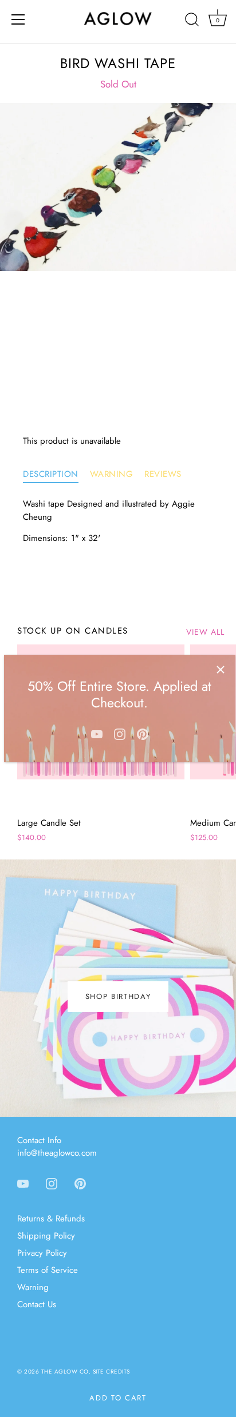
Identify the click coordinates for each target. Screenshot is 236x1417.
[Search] (191, 21)
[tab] (56, 474)
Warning (111, 474)
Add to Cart (118, 1397)
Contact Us (36, 1304)
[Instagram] (119, 733)
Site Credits (111, 1371)
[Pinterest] (142, 733)
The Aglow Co (65, 1371)
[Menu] (18, 19)
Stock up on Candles (72, 630)
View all (205, 632)
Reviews (163, 474)
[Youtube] (97, 733)
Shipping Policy (46, 1235)
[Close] (220, 669)
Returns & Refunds (51, 1218)
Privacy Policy (42, 1253)
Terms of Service (47, 1270)
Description (50, 474)
